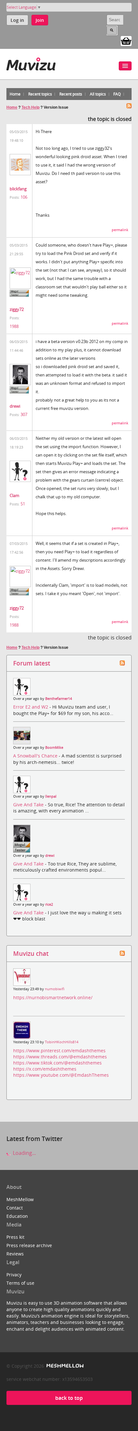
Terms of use (20, 1283)
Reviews (15, 1254)
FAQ (117, 94)
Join (40, 20)
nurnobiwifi (55, 989)
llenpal (50, 796)
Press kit (15, 1237)
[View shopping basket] (126, 40)
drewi (15, 406)
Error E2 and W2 (31, 707)
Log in (17, 20)
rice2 (49, 904)
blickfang (18, 189)
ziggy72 (17, 309)
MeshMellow (20, 1199)
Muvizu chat (30, 953)
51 (23, 504)
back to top (69, 1397)
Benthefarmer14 (58, 698)
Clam (14, 495)
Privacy (14, 1275)
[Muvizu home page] (31, 63)
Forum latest (31, 663)
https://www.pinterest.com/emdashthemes (59, 1050)
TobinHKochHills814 (61, 1042)
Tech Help (30, 107)
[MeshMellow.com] (64, 1366)
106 (24, 197)
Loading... (24, 1152)
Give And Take (29, 805)
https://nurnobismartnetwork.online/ (52, 997)
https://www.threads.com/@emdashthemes (60, 1057)
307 (24, 414)
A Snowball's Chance (36, 756)
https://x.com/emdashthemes (44, 1069)
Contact (14, 1208)
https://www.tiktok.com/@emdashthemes (57, 1063)
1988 (14, 326)
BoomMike (54, 747)
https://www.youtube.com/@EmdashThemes (61, 1075)
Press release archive (29, 1245)
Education (17, 1216)
